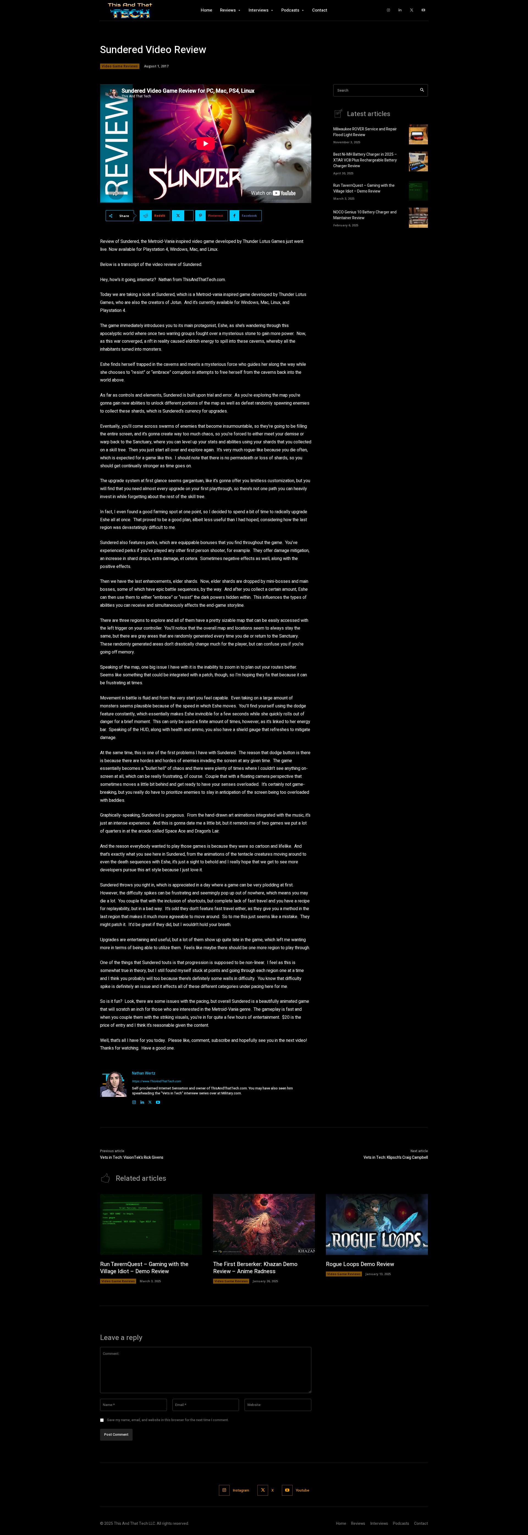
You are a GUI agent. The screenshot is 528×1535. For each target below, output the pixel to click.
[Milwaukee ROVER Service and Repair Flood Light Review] (418, 134)
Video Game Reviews (120, 66)
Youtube (302, 1490)
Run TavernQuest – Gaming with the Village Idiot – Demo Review (364, 188)
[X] (411, 10)
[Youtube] (423, 10)
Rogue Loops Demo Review (360, 1264)
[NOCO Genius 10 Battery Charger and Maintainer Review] (418, 217)
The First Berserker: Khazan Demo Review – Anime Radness (255, 1267)
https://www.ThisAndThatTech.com (156, 1081)
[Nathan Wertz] (113, 1087)
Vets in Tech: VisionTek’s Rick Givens (131, 1157)
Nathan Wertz (143, 1073)
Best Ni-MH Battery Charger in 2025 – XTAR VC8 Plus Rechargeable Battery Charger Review (365, 160)
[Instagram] (388, 10)
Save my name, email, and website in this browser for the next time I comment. (168, 1420)
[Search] (422, 90)
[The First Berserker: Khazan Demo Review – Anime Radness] (264, 1224)
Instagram (241, 1490)
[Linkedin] (400, 10)
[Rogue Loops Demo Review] (377, 1224)
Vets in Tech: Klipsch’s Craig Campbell (396, 1157)
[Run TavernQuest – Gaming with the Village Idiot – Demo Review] (418, 191)
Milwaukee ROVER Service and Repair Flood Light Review (365, 132)
